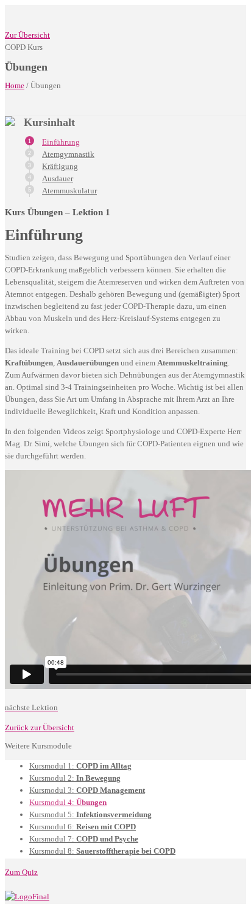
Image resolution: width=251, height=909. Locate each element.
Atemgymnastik (68, 154)
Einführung (61, 142)
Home (14, 85)
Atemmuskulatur (69, 190)
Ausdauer (57, 178)
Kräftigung (60, 166)
